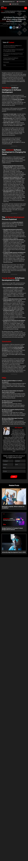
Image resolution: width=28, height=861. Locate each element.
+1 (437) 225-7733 (14, 4)
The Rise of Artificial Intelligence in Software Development (12, 46)
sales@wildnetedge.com (9, 1)
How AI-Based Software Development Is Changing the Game (13, 50)
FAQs (4, 65)
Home (2, 11)
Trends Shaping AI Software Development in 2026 (10, 58)
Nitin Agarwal (7, 24)
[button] (13, 476)
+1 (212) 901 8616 (21, 1)
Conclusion (6, 62)
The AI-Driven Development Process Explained (13, 54)
